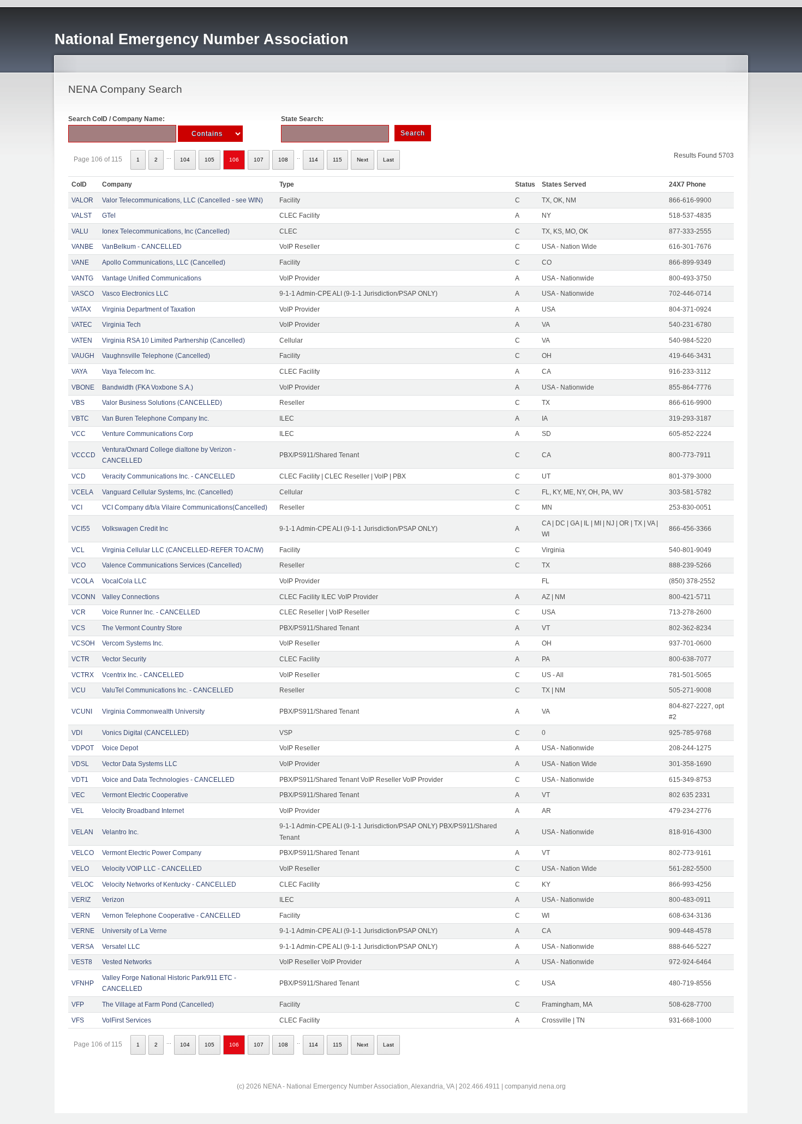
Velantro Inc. (120, 832)
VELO (80, 868)
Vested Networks (127, 962)
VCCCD (83, 455)
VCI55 (80, 529)
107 (259, 160)
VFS (77, 1020)
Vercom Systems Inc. (132, 643)
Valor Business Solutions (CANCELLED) (162, 402)
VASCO (82, 293)
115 (337, 160)
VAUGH (82, 356)
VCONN (83, 597)
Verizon (113, 900)
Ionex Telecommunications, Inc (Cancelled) (166, 231)
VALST (81, 215)
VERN (80, 915)
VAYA (79, 371)
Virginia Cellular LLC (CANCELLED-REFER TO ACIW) (183, 550)
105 (209, 160)
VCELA (82, 492)
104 (185, 160)
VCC (78, 434)
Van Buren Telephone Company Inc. (155, 418)
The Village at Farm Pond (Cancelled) (158, 1004)
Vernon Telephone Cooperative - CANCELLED (171, 915)
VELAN (82, 832)
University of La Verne (134, 931)
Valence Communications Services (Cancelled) (172, 565)
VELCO (82, 853)
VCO (78, 565)
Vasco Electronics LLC (135, 293)
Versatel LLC (121, 946)
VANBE (82, 246)
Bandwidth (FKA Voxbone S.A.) (147, 387)
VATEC (81, 324)
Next (362, 160)
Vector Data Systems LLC (139, 764)
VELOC (82, 884)
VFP (77, 1004)
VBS (78, 402)
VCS (78, 628)
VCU (78, 690)
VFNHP (82, 983)
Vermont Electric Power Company (151, 853)
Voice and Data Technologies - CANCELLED (168, 780)
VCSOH (83, 643)
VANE (80, 262)
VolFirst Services (126, 1020)
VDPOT (82, 748)
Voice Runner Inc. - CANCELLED (151, 612)
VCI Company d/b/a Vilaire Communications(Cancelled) (184, 507)
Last (388, 160)
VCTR (80, 659)
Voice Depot (120, 748)
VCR (78, 612)
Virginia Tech (121, 324)
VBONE (82, 387)
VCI (76, 507)
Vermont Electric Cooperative (145, 795)
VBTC (80, 418)
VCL (78, 550)
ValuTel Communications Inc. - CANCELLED (168, 690)
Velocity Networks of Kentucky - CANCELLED (169, 884)
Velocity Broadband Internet (143, 811)
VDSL (80, 764)
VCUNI (81, 711)
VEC (78, 795)
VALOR (82, 200)
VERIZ (81, 900)
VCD (78, 476)
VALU (79, 231)
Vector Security (124, 659)
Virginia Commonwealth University (153, 711)
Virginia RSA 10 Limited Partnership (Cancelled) (173, 340)
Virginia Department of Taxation (148, 309)
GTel (109, 215)
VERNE (82, 931)
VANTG (82, 278)
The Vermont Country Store (142, 628)
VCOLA (82, 581)
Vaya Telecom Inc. (128, 371)
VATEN (81, 340)
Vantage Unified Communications (151, 278)
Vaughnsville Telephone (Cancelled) (156, 356)
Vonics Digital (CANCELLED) (145, 733)
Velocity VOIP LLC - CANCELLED (152, 868)
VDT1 (79, 780)
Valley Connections (130, 597)
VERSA (82, 946)
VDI (76, 733)
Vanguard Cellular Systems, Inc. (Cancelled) (167, 492)
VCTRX (82, 675)
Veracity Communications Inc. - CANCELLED (168, 476)
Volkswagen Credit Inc (135, 529)
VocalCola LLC (124, 581)
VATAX (81, 309)
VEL (77, 811)
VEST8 (81, 962)
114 (313, 160)
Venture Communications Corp (147, 434)
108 (283, 160)
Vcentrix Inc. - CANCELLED (143, 675)
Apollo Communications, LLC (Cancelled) (163, 262)
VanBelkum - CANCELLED (142, 246)
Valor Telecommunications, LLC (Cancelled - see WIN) (182, 200)
